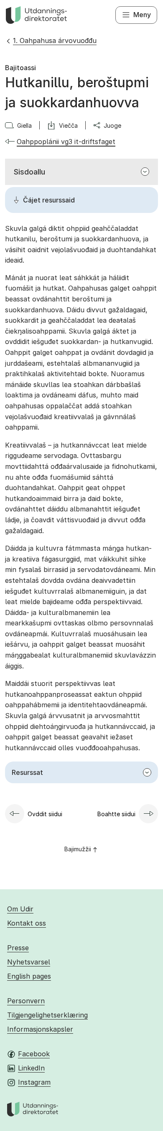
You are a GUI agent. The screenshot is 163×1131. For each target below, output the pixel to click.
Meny (142, 14)
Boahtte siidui (116, 813)
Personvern (26, 1001)
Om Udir (20, 909)
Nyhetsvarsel (28, 962)
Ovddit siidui (45, 813)
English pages (29, 976)
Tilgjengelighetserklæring (47, 1015)
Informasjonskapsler (40, 1029)
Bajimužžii (77, 849)
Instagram (34, 1082)
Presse (18, 948)
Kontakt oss (26, 923)
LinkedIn (31, 1068)
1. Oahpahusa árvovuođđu (55, 40)
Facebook (34, 1054)
